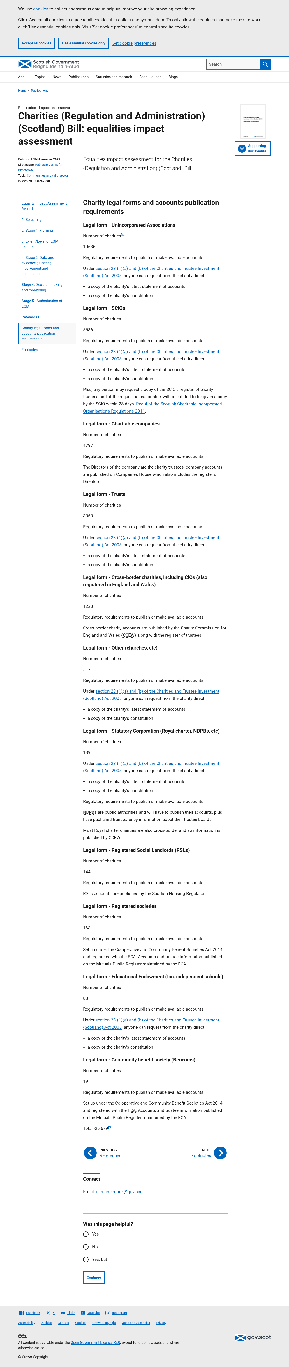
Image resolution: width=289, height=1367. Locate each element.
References (30, 317)
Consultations (150, 77)
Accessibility (26, 1323)
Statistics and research (114, 77)
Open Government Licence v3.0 (95, 1342)
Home (22, 90)
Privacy (161, 1323)
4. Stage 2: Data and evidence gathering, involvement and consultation (38, 265)
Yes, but (99, 1259)
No (95, 1246)
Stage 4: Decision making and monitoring (42, 287)
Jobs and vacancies (136, 1323)
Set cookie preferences (134, 43)
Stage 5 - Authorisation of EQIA (42, 303)
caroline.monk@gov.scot (120, 1191)
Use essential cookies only (83, 43)
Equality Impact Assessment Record (44, 206)
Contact (63, 1323)
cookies (40, 9)
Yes (95, 1234)
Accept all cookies (36, 43)
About (23, 77)
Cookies (80, 1323)
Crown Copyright (104, 1323)
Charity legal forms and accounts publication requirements (40, 333)
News (57, 77)
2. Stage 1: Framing (37, 230)
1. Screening (31, 219)
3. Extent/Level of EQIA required (40, 244)
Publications (79, 77)
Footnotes (30, 350)
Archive (46, 1323)
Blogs (173, 77)
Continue (94, 1277)
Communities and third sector (47, 175)
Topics (40, 77)
